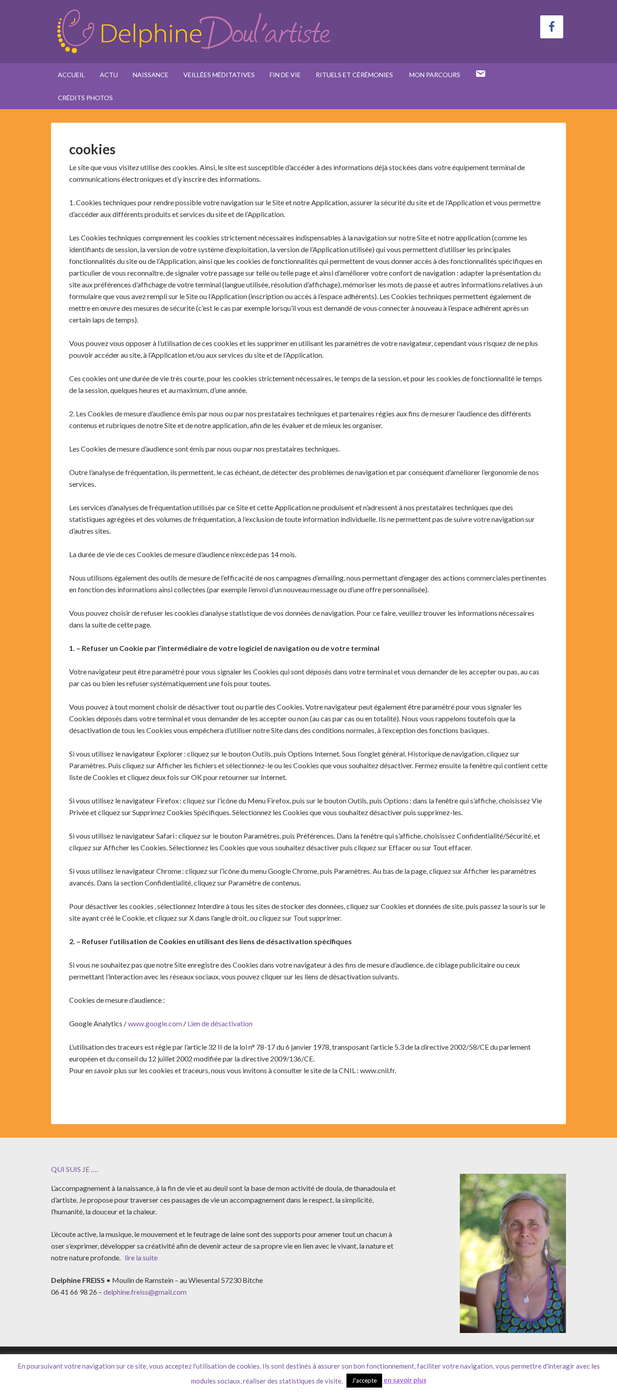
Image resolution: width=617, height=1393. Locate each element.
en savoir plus (404, 1380)
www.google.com (155, 1023)
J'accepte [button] (364, 1380)
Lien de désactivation (219, 1023)
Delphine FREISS (193, 31)
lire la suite (140, 1257)
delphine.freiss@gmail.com (145, 1291)
